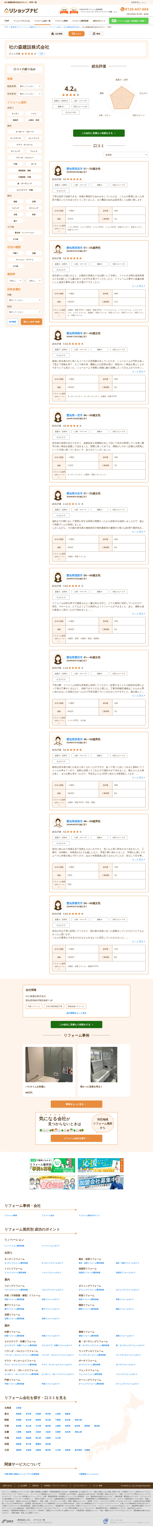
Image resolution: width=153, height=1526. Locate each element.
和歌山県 (78, 1432)
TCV (86, 1494)
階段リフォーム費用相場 (88, 1309)
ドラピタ (110, 1508)
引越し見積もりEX (106, 1492)
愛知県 (97, 1426)
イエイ (87, 1510)
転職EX (39, 1492)
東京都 (67, 1420)
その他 (15, 239)
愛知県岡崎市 (75, 333)
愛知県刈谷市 (75, 493)
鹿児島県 (78, 1450)
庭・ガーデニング (24, 183)
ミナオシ (60, 1510)
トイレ (34, 113)
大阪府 (48, 1432)
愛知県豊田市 (75, 657)
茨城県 (18, 1420)
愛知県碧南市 (75, 821)
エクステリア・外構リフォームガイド (57, 1345)
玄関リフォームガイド (51, 1318)
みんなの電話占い (27, 1501)
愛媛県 (38, 1444)
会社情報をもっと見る (76, 1013)
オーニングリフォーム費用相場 (91, 1384)
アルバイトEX (15, 1492)
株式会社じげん (24, 1520)
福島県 (67, 1414)
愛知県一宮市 (75, 415)
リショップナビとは (22, 21)
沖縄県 (87, 1450)
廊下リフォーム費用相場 (14, 1309)
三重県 (18, 1432)
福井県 (48, 1426)
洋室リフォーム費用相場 (14, 1299)
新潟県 (18, 1426)
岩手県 (28, 1414)
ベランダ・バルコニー (25, 157)
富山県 (28, 1426)
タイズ (78, 1508)
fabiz (130, 1499)
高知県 (48, 1444)
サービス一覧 (39, 1520)
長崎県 (38, 1450)
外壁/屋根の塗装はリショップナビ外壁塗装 (21, 1474)
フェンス (33, 151)
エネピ (99, 1496)
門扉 (15, 164)
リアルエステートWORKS (27, 1510)
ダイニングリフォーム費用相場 (91, 1289)
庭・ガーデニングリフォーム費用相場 (94, 1345)
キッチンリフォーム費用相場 (16, 1263)
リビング (15, 208)
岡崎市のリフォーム (38, 27)
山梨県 (58, 1426)
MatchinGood (49, 1503)
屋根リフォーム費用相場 (88, 1335)
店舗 (34, 253)
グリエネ (126, 1496)
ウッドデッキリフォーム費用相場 (92, 1355)
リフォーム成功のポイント (89, 1215)
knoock (59, 1492)
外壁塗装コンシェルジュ (89, 1474)
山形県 (58, 1414)
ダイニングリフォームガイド (127, 1289)
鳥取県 (18, 1438)
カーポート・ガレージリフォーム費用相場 (21, 1374)
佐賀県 (28, 1450)
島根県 (28, 1438)
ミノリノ (37, 1494)
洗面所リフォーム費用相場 (89, 1272)
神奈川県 (78, 1420)
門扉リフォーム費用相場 (14, 1384)
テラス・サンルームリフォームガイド (57, 1364)
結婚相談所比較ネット (69, 1499)
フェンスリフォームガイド (126, 1374)
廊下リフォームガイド (51, 1309)
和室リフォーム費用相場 (88, 1299)
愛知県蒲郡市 (75, 575)
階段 (15, 201)
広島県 (48, 1438)
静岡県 (87, 1426)
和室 (34, 214)
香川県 (28, 1444)
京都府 (38, 1432)
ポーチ (34, 164)
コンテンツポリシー (80, 1485)
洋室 (15, 214)
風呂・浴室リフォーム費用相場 (91, 1263)
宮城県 (38, 1414)
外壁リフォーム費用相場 (14, 1335)
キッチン (15, 113)
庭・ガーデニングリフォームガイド (130, 1345)
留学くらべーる (43, 1499)
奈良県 (67, 1432)
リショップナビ (27, 1496)
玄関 (34, 201)
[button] (129, 21)
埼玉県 (48, 1420)
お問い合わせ (7, 1485)
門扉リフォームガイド (51, 1384)
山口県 (58, 1438)
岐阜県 (77, 1426)
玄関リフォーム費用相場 (14, 1318)
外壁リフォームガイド (51, 1335)
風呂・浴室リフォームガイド (127, 1263)
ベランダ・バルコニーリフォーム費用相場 (21, 1355)
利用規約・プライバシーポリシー (56, 1485)
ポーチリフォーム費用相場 (89, 1364)
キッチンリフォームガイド (52, 1263)
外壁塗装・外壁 (24, 177)
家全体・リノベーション (24, 232)
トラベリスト (76, 1506)
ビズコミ (43, 1506)
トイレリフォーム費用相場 (15, 1272)
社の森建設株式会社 (72, 27)
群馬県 (38, 1420)
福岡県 (18, 1450)
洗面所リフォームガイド (126, 1272)
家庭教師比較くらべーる (101, 1499)
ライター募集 (97, 1485)
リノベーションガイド (51, 1245)
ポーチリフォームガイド (126, 1364)
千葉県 (58, 1420)
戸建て (15, 253)
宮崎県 (67, 1450)
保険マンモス (25, 1513)
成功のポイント (99, 21)
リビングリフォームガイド (52, 1289)
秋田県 (48, 1414)
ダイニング (33, 208)
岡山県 (38, 1438)
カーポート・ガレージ (25, 131)
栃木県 (28, 1420)
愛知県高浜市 (75, 168)
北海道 (18, 1408)
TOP (6, 20)
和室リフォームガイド (125, 1299)
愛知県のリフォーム (19, 27)
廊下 (15, 221)
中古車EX (67, 1494)
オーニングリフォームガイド (127, 1384)
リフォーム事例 (61, 21)
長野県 (67, 1426)
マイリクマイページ (97, 1503)
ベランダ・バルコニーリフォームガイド (58, 1355)
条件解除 (12, 321)
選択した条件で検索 (31, 321)
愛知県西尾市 (75, 247)
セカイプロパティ (43, 1508)
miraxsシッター (114, 1506)
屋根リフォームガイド (125, 1335)
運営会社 (35, 1485)
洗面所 (15, 120)
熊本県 (48, 1450)
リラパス (116, 1510)
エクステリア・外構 (25, 190)
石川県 (38, 1426)
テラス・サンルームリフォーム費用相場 (20, 1364)
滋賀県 (28, 1432)
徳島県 (18, 1444)
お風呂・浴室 (33, 120)
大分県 (58, 1450)
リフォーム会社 (54, 27)
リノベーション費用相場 (14, 1245)
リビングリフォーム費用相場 (16, 1289)
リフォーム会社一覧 (42, 21)
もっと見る (137, 285)
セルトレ (107, 1494)
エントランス (33, 138)
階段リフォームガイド (125, 1309)
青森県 (18, 1414)
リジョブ (63, 1501)
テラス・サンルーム (25, 144)
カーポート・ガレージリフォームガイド (58, 1374)
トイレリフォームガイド (51, 1272)
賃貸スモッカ (81, 1492)
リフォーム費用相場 (80, 21)
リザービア (109, 1501)
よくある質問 (22, 1485)
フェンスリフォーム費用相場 (90, 1374)
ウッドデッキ (15, 138)
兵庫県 (58, 1432)
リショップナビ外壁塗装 (63, 1496)
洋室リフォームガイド (51, 1299)
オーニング (15, 151)
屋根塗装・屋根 (24, 170)
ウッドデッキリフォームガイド (128, 1355)
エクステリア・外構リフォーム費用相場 (20, 1345)
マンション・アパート (25, 259)
